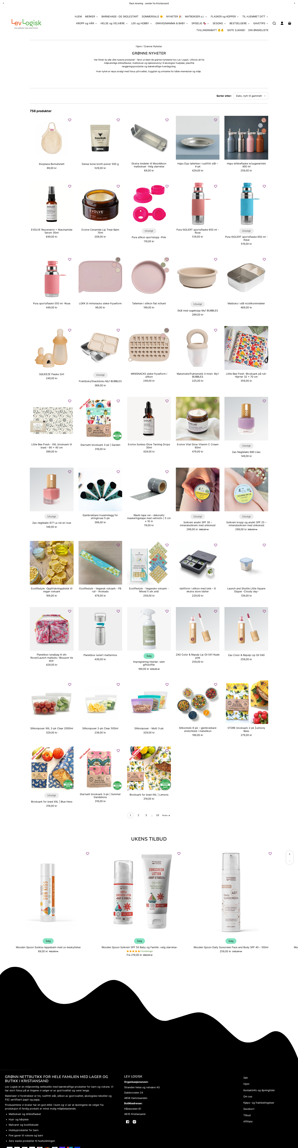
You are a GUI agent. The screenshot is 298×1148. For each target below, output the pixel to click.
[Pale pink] (114, 265)
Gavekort (248, 1108)
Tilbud (247, 1115)
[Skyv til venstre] (289, 861)
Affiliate (248, 1121)
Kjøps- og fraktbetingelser (258, 1102)
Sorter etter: (224, 95)
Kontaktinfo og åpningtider (259, 1090)
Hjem (139, 46)
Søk (245, 1077)
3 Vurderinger (146, 951)
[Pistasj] (163, 265)
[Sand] (118, 270)
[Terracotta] (263, 130)
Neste (165, 815)
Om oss (247, 1096)
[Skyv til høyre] (289, 854)
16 (157, 815)
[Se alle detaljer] (52, 138)
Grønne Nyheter (153, 46)
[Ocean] (260, 125)
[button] (274, 23)
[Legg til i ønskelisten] (70, 120)
